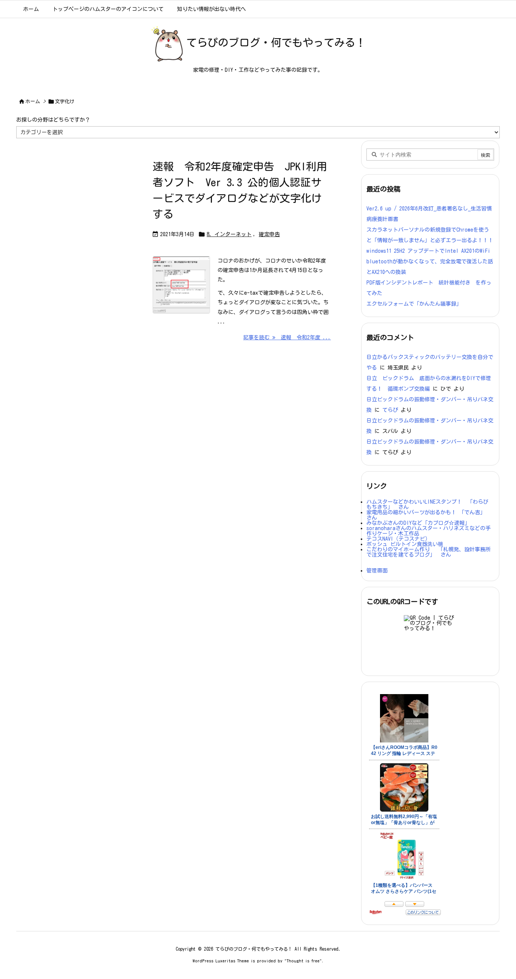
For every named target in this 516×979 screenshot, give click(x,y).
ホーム (32, 101)
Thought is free (303, 961)
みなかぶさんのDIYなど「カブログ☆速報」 (418, 523)
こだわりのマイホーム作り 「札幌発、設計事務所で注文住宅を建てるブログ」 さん (428, 552)
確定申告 (269, 234)
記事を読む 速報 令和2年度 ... (287, 337)
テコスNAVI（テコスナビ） (398, 538)
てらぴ (390, 410)
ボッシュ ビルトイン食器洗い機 (404, 544)
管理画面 (377, 570)
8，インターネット (229, 234)
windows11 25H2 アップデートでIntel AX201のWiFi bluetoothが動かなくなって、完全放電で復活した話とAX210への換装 (429, 261)
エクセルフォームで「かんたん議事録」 (414, 303)
